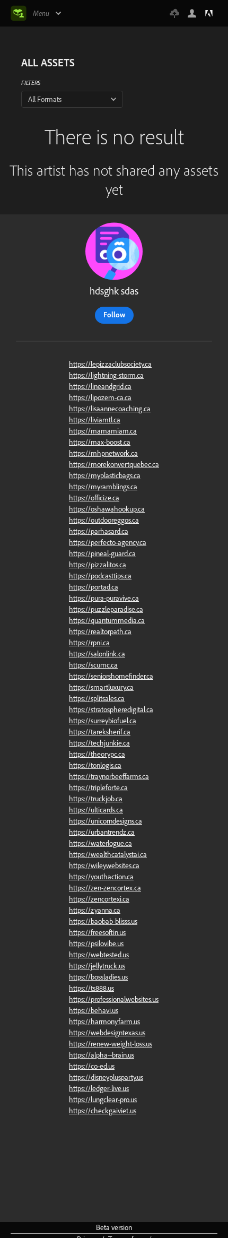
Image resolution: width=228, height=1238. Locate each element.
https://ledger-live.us (99, 1088)
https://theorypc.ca (97, 754)
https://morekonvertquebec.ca (114, 464)
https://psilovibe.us (96, 943)
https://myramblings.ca (103, 486)
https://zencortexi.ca (99, 899)
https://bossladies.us (98, 977)
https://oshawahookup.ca (107, 509)
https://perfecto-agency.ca (107, 542)
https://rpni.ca (89, 642)
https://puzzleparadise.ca (106, 609)
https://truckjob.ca (95, 798)
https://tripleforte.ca (98, 787)
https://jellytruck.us (97, 966)
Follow (114, 314)
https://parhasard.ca (98, 531)
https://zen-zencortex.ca (105, 888)
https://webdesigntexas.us (107, 1032)
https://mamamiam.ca (103, 431)
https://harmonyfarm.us (104, 1021)
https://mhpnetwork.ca (103, 453)
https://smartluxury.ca (101, 687)
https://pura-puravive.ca (104, 598)
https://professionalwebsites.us (114, 999)
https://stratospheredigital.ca (111, 709)
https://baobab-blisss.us (103, 921)
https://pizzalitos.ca (97, 564)
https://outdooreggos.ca (104, 520)
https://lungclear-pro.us (103, 1099)
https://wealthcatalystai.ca (108, 854)
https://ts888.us (91, 988)
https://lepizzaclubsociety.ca (110, 364)
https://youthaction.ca (101, 876)
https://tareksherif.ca (99, 732)
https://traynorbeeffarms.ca (109, 776)
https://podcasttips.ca (100, 576)
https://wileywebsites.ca (104, 865)
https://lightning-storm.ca (106, 375)
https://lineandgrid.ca (100, 386)
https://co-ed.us (92, 1066)
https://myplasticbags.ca (105, 475)
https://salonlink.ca (97, 654)
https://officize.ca (94, 498)
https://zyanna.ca (94, 910)
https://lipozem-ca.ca (100, 397)
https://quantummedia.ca (107, 620)
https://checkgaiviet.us (102, 1110)
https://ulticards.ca (96, 810)
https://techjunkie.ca (99, 743)
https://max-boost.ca (99, 442)
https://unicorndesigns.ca (105, 821)
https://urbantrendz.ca (102, 832)
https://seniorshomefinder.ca (111, 676)
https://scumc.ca (93, 665)
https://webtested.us (99, 954)
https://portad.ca (93, 587)
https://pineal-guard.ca (102, 553)
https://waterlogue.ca (100, 843)
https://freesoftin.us (97, 932)
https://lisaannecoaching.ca (110, 408)
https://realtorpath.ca (100, 631)
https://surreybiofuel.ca (102, 720)
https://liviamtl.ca (94, 420)
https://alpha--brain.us (101, 1055)
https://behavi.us (93, 1010)
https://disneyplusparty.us (106, 1077)
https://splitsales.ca (97, 698)
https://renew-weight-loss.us (110, 1044)
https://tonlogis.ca (95, 765)
